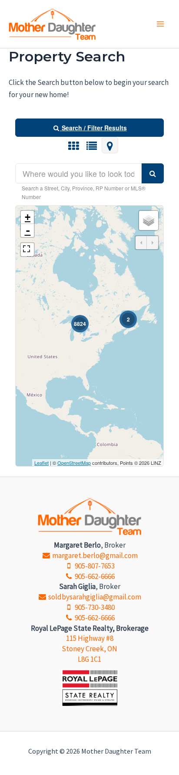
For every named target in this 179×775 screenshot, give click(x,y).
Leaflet (41, 462)
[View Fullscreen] (27, 249)
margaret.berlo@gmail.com (94, 555)
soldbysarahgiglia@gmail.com (94, 597)
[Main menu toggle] (161, 24)
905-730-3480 (94, 607)
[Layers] (148, 220)
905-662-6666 (94, 576)
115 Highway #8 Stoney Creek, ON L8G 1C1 (89, 648)
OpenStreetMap (74, 462)
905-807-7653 (94, 566)
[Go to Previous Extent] (141, 242)
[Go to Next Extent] (152, 242)
